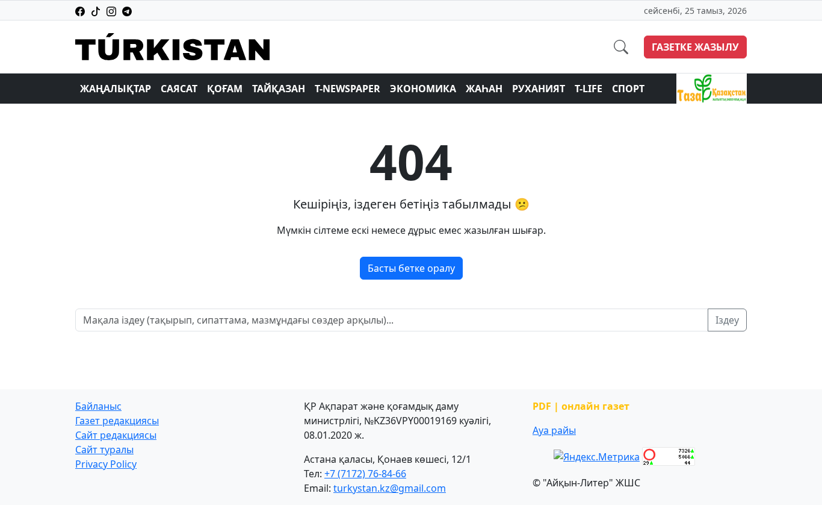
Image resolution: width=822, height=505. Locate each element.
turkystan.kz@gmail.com (389, 488)
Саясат (179, 88)
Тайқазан (278, 88)
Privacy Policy (106, 464)
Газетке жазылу (695, 47)
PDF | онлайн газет (581, 406)
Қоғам (225, 88)
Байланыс (98, 406)
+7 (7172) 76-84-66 (365, 473)
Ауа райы (554, 430)
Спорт (628, 88)
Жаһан (484, 88)
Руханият (538, 88)
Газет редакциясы (117, 420)
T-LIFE (588, 88)
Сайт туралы (104, 449)
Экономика (423, 88)
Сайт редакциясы (115, 435)
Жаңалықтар (115, 88)
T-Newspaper (347, 88)
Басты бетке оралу (411, 268)
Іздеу (727, 320)
